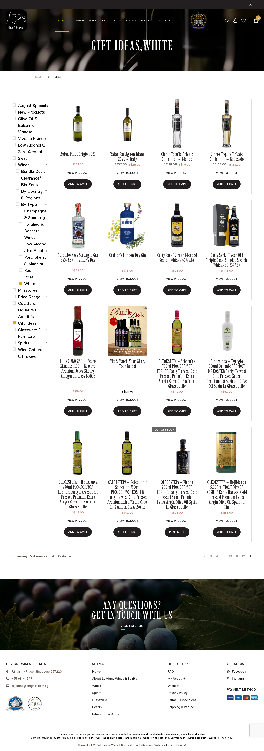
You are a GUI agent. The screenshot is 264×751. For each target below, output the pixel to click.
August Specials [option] (33, 105)
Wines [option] (23, 164)
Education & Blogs (105, 714)
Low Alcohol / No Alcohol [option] (36, 247)
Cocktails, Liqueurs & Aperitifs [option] (28, 310)
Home (50, 20)
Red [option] (28, 270)
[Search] (227, 21)
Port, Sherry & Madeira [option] (35, 260)
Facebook (239, 672)
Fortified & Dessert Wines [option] (34, 231)
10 (230, 556)
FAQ (171, 672)
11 (237, 556)
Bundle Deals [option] (33, 171)
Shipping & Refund (181, 707)
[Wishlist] (243, 20)
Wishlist (173, 686)
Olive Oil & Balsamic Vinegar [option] (28, 125)
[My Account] (235, 20)
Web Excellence (163, 745)
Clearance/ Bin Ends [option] (31, 181)
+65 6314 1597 (21, 679)
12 (243, 556)
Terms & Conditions (182, 700)
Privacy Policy (178, 693)
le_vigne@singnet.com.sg (30, 686)
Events (117, 20)
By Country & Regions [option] (32, 194)
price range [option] (29, 296)
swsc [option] (23, 158)
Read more (177, 532)
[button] (30, 165)
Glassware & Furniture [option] (29, 333)
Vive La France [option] (32, 138)
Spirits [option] (23, 342)
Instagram (239, 679)
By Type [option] (29, 204)
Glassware (78, 20)
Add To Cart (127, 411)
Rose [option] (29, 277)
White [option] (29, 283)
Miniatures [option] (27, 290)
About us (145, 20)
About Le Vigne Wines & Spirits (114, 679)
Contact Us (163, 20)
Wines (92, 20)
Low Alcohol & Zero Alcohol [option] (31, 148)
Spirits (104, 20)
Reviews (131, 20)
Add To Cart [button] (77, 183)
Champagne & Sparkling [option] (35, 214)
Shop (61, 20)
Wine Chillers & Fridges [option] (30, 353)
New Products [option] (31, 112)
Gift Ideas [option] (27, 323)
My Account (176, 679)
